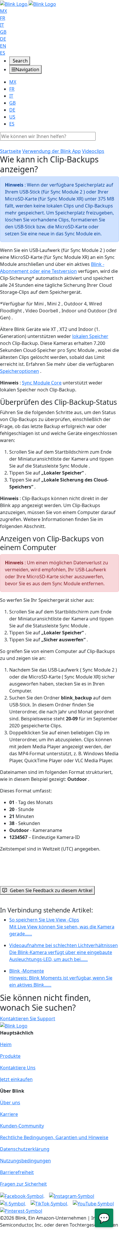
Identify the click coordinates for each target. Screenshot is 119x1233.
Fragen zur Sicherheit (23, 1184)
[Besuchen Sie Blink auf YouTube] (93, 1203)
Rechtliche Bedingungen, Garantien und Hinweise (54, 1137)
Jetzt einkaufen (16, 1079)
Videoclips (93, 151)
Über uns (10, 1102)
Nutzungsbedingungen (25, 1160)
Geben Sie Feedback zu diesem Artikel (51, 890)
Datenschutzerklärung (24, 1149)
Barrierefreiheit (17, 1172)
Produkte (10, 1056)
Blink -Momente (60, 978)
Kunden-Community (22, 1126)
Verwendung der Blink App (51, 151)
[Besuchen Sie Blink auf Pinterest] (21, 1210)
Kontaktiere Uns (18, 1067)
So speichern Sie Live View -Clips (61, 927)
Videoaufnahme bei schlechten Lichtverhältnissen (63, 952)
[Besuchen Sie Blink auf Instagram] (71, 1195)
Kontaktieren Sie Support (27, 1018)
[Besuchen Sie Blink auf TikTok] (49, 1203)
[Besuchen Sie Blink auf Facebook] (22, 1195)
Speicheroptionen (19, 371)
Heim (6, 1044)
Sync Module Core (42, 383)
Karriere (9, 1114)
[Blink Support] (28, 3)
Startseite (10, 151)
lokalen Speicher (90, 336)
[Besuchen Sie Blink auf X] (13, 1203)
